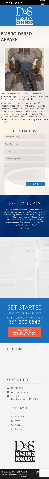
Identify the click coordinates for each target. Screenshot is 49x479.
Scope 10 (24, 476)
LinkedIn (19, 420)
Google (18, 425)
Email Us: (19, 392)
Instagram (19, 429)
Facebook (19, 416)
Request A (24, 332)
